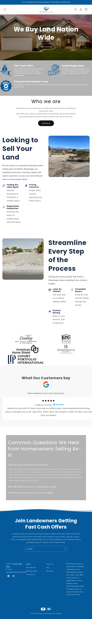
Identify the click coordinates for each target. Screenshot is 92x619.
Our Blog (49, 571)
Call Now (46, 123)
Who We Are (30, 568)
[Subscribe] (64, 549)
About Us (49, 564)
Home (28, 564)
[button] (5, 9)
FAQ (47, 568)
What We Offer (31, 571)
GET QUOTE (46, 46)
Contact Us (30, 574)
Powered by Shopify (54, 613)
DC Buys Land (42, 613)
